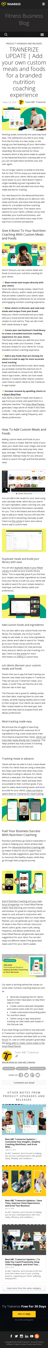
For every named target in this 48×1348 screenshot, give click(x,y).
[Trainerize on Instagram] (21, 1336)
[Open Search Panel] (6, 34)
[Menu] (42, 34)
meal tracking (22, 1068)
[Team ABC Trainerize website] (17, 1056)
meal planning (9, 1068)
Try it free (24, 1314)
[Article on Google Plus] (32, 1075)
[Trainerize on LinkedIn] (26, 1336)
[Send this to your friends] (37, 1075)
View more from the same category (24, 1288)
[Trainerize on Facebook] (11, 1336)
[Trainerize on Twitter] (16, 1336)
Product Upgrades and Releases (24, 43)
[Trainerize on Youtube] (31, 1336)
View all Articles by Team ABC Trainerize (18, 1062)
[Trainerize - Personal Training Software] (14, 4)
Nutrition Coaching (37, 1068)
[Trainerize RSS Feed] (37, 1336)
